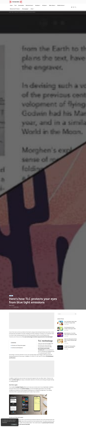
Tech (11, 295)
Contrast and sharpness (17, 347)
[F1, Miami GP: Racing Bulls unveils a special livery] (60, 347)
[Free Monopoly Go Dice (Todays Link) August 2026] (60, 329)
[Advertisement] (31, 321)
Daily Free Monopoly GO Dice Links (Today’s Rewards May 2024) (70, 340)
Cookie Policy (4, 422)
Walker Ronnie (11, 305)
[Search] (75, 7)
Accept (14, 424)
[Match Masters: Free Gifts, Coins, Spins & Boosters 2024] (60, 335)
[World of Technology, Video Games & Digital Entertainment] (15, 1)
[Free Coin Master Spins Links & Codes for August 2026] (60, 323)
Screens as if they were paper (19, 345)
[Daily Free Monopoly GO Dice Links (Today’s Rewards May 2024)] (60, 341)
